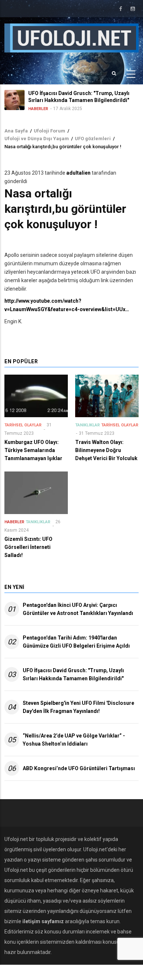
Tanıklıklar (87, 425)
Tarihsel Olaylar (22, 425)
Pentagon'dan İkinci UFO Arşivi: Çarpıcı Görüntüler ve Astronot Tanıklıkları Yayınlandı (78, 609)
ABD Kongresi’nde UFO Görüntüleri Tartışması (79, 768)
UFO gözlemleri (93, 138)
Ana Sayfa (16, 131)
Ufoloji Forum (49, 131)
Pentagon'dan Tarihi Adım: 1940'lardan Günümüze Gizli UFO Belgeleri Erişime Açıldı (76, 642)
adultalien (78, 173)
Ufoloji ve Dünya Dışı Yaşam (36, 138)
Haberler (38, 108)
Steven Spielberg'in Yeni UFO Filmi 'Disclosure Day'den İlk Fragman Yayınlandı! (78, 707)
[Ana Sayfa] (71, 37)
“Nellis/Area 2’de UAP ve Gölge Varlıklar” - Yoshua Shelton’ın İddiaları (74, 740)
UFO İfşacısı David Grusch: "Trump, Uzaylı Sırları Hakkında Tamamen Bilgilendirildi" (73, 674)
